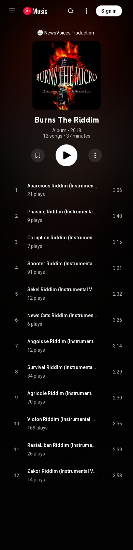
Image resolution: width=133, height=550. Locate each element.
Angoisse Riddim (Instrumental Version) (62, 341)
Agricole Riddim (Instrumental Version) (62, 393)
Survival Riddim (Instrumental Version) (62, 367)
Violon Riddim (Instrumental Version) (62, 419)
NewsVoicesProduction (69, 33)
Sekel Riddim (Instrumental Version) (62, 289)
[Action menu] (95, 155)
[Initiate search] (70, 10)
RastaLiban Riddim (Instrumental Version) (62, 445)
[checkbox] (117, 190)
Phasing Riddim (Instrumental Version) (62, 211)
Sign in (109, 11)
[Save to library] (38, 155)
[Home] (35, 11)
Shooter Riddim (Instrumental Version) (62, 263)
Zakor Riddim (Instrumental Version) (62, 471)
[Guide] (12, 11)
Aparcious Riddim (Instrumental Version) (62, 185)
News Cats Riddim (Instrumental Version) (62, 315)
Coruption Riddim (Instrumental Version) (62, 237)
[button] (38, 155)
